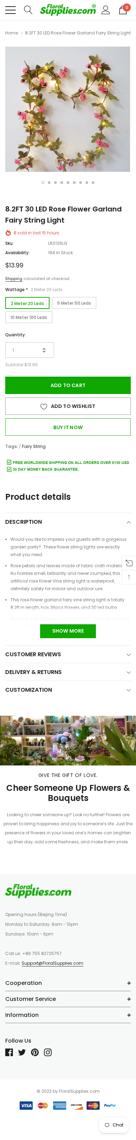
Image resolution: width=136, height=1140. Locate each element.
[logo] (68, 10)
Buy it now (68, 427)
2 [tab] (49, 182)
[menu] (10, 10)
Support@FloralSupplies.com (52, 963)
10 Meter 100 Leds (28, 317)
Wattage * (33, 289)
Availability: (17, 253)
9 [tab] (93, 182)
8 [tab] (86, 182)
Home (11, 33)
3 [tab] (55, 182)
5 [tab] (68, 182)
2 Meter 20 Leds (27, 303)
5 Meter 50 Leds (74, 303)
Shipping (13, 278)
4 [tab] (61, 182)
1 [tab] (42, 182)
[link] (38, 891)
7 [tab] (80, 182)
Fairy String (34, 446)
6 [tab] (74, 182)
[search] (28, 9)
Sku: (9, 243)
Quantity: (15, 335)
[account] (105, 9)
